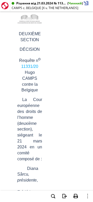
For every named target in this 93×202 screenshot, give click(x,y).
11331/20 (29, 66)
